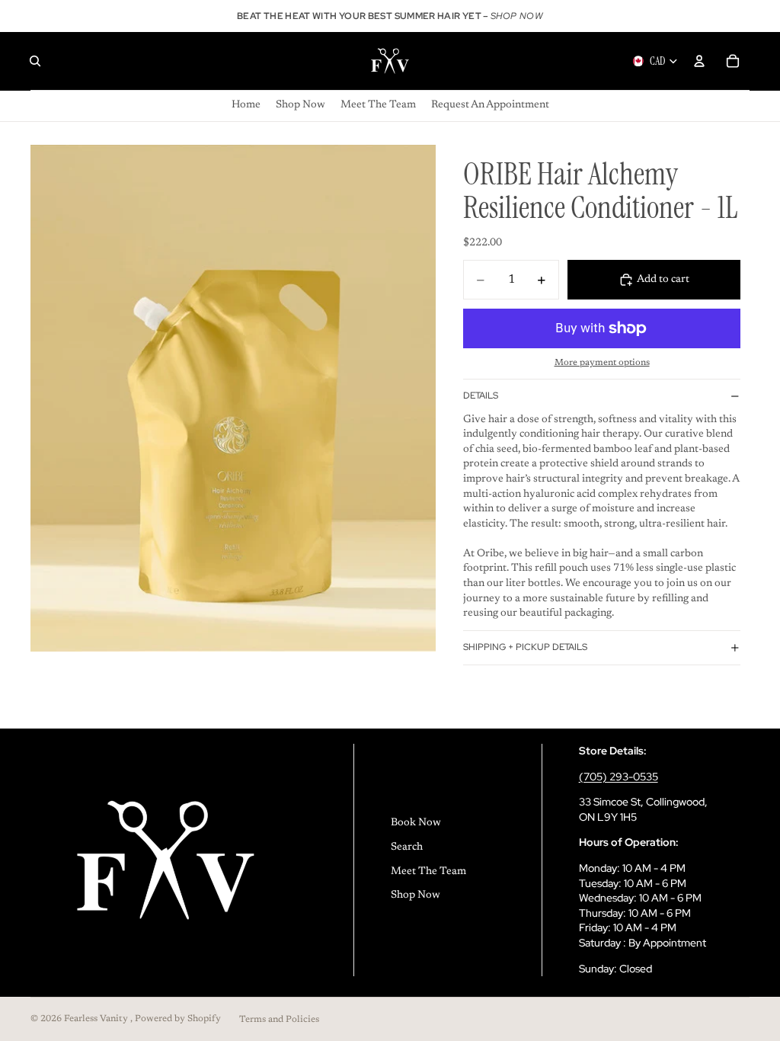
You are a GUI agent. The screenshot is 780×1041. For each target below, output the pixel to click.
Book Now (416, 823)
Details (480, 395)
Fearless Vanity (97, 1018)
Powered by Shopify (178, 1018)
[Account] (699, 61)
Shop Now (415, 895)
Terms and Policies (279, 1019)
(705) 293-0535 (618, 776)
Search (407, 847)
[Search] (35, 61)
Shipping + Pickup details (525, 647)
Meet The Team (428, 871)
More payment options (602, 362)
